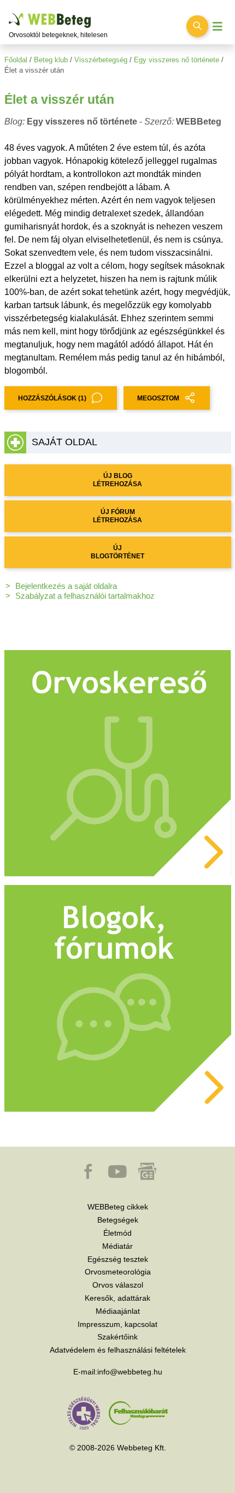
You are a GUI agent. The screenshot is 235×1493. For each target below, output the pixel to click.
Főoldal (15, 60)
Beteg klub (51, 60)
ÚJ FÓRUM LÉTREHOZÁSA (117, 516)
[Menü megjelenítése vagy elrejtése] (217, 26)
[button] (89, 1176)
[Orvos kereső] (117, 762)
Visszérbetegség (100, 60)
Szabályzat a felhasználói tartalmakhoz (85, 595)
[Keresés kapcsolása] (197, 26)
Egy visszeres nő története (176, 60)
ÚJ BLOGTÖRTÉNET (117, 552)
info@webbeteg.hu (129, 1371)
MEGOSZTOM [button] (158, 398)
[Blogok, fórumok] (117, 997)
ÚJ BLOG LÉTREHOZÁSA (117, 480)
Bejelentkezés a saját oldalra (66, 586)
